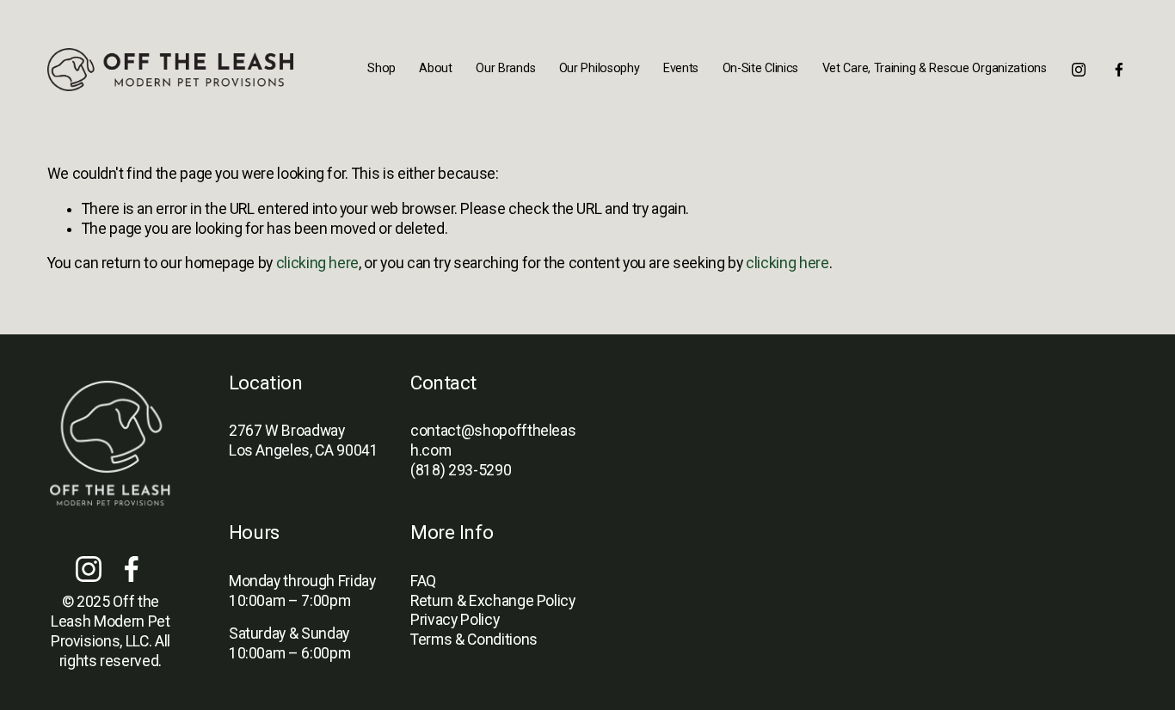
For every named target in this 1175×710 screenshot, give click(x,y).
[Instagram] (1078, 69)
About (435, 68)
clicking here (317, 263)
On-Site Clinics (761, 68)
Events (680, 68)
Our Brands (505, 68)
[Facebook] (1119, 69)
